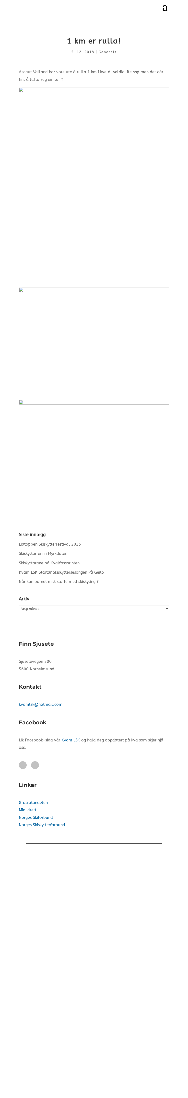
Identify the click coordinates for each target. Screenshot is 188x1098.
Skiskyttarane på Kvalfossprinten (49, 563)
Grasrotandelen (33, 802)
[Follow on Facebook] (23, 765)
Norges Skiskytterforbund (42, 825)
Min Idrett (27, 810)
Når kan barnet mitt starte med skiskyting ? (59, 581)
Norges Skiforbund (36, 817)
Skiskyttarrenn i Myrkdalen (43, 553)
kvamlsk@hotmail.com (40, 704)
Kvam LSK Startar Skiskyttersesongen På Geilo (61, 572)
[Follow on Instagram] (35, 765)
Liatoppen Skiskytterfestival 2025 (50, 544)
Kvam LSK (70, 740)
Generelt (108, 52)
